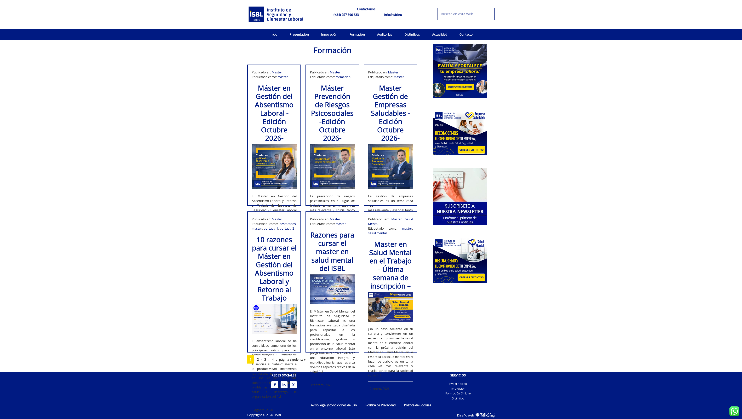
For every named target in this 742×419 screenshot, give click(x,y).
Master (277, 72)
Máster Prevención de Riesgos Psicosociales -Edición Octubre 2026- (332, 113)
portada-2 (287, 228)
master (282, 77)
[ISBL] (276, 14)
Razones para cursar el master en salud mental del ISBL (332, 251)
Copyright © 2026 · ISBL (264, 414)
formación (343, 77)
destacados (288, 224)
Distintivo (458, 398)
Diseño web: (466, 415)
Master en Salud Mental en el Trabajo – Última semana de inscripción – (390, 265)
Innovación (458, 388)
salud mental (377, 233)
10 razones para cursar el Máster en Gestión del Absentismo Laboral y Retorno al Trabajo (274, 269)
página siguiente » (292, 360)
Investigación (458, 384)
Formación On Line (458, 393)
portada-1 (271, 228)
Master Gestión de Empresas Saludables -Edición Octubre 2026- (390, 113)
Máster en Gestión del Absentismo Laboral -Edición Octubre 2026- (274, 113)
